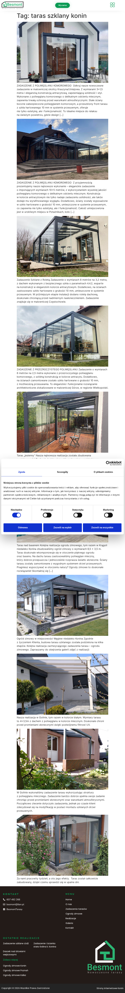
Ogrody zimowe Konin (14, 965)
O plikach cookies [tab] (103, 472)
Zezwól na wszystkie (102, 527)
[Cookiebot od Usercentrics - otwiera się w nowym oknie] (108, 463)
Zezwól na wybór (63, 527)
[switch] (47, 515)
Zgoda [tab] (21, 472)
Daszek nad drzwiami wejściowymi (14, 953)
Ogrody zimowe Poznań (15, 970)
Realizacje (71, 918)
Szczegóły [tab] (62, 472)
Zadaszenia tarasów (76, 908)
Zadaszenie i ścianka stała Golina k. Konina (45, 945)
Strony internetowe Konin (110, 988)
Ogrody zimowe (74, 913)
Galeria (69, 923)
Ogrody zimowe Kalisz (14, 975)
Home (69, 899)
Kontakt (70, 927)
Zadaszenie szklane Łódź (16, 943)
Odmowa (23, 527)
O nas (69, 904)
